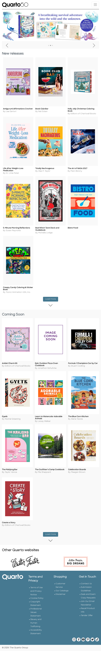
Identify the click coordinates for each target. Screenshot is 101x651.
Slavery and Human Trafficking (35, 623)
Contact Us (86, 584)
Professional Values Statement (36, 612)
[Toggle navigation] (95, 4)
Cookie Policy (36, 598)
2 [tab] (50, 45)
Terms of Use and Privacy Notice (36, 591)
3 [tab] (52, 45)
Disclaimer (60, 594)
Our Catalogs (62, 591)
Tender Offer (87, 616)
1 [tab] (49, 45)
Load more (51, 299)
